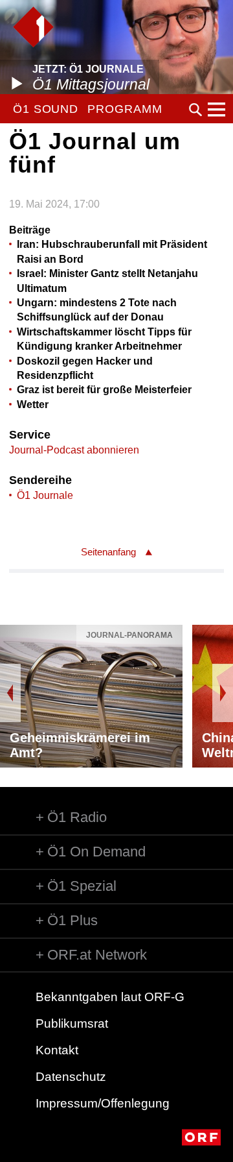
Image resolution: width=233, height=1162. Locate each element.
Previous (10, 693)
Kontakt (57, 1050)
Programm (124, 109)
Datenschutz (71, 1076)
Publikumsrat (72, 1023)
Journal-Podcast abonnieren (74, 449)
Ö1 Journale (45, 495)
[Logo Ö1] (33, 26)
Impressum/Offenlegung (103, 1103)
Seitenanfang (108, 551)
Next (222, 693)
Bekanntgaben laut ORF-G (110, 997)
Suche (195, 109)
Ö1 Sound (45, 109)
